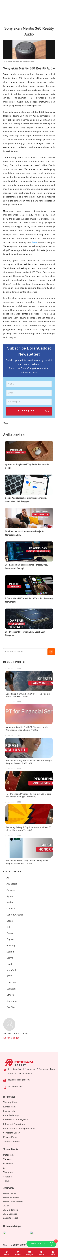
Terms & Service (11, 1141)
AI (7, 878)
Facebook (8, 1163)
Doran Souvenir (11, 1198)
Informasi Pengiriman (14, 1124)
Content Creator (14, 915)
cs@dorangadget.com (19, 1080)
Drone (9, 933)
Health (9, 964)
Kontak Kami (9, 1107)
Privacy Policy (10, 1137)
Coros (9, 921)
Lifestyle (11, 982)
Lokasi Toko (9, 1111)
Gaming (10, 945)
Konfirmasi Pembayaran (15, 1120)
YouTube (7, 1177)
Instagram (8, 1155)
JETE (9, 976)
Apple (9, 896)
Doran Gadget (11, 1038)
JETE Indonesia (10, 1210)
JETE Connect (10, 1214)
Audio (9, 902)
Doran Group (9, 1194)
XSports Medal (10, 1218)
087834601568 (15, 1086)
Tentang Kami (10, 1102)
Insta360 (11, 970)
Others (10, 995)
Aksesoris (11, 884)
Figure (9, 939)
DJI (8, 927)
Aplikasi (10, 890)
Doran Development (13, 1202)
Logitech (11, 989)
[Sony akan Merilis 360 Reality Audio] (29, 49)
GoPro (9, 958)
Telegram (8, 1172)
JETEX (6, 1206)
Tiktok (6, 1181)
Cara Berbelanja (11, 1115)
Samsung (11, 1001)
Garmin (10, 952)
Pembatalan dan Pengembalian (19, 1128)
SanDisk (10, 1007)
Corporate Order (11, 1133)
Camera (10, 908)
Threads (7, 1159)
